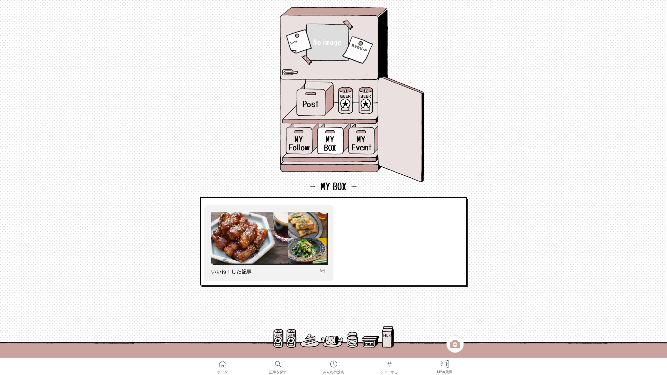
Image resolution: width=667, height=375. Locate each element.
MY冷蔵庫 (444, 362)
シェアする (389, 362)
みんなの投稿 (333, 362)
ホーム (222, 362)
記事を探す (278, 362)
